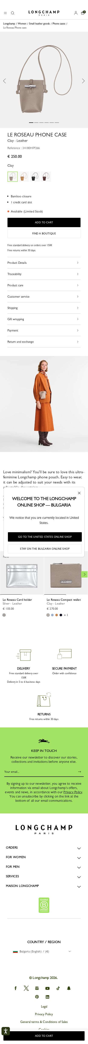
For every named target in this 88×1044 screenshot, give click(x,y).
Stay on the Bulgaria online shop (44, 548)
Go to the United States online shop (45, 536)
